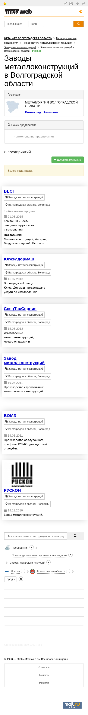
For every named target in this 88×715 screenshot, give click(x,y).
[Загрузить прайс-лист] (71, 3)
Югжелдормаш (19, 259)
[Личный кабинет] (84, 3)
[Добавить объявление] (65, 3)
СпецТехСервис (20, 308)
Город (9, 579)
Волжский (50, 112)
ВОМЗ (10, 415)
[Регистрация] (78, 3)
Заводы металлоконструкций (20, 47)
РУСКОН (12, 490)
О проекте (44, 667)
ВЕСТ (9, 191)
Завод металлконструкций (24, 360)
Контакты (44, 675)
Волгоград (33, 112)
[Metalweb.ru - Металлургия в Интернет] (18, 10)
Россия (36, 50)
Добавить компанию (68, 159)
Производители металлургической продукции (47, 42)
